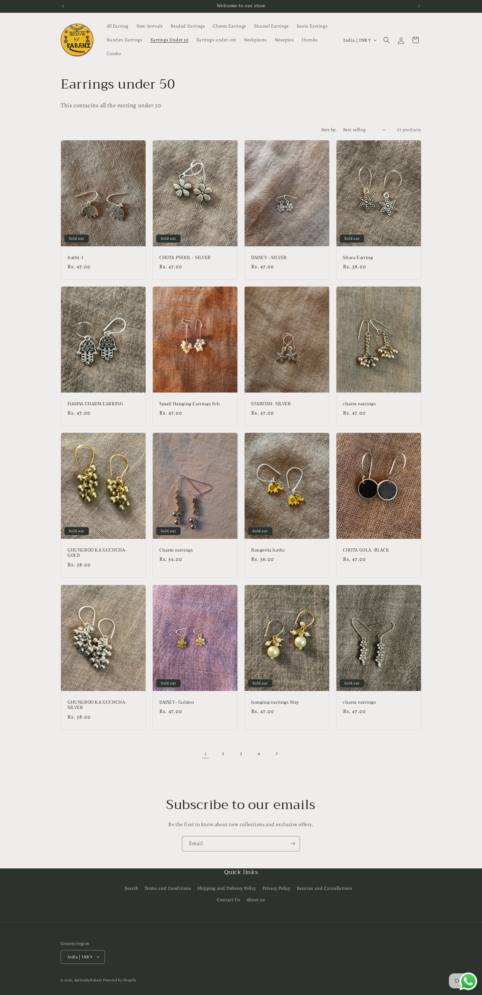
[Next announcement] (419, 6)
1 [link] (206, 753)
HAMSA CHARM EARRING (95, 404)
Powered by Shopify (119, 979)
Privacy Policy (276, 888)
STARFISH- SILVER (271, 404)
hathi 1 (76, 257)
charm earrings (359, 404)
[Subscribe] (292, 843)
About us (256, 900)
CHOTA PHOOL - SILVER (185, 257)
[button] (386, 40)
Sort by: (328, 130)
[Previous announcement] (63, 6)
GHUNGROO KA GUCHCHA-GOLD (97, 553)
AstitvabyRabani (88, 979)
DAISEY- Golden (176, 702)
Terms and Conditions (168, 888)
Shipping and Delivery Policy (226, 888)
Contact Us (228, 900)
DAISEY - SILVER (269, 257)
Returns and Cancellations (324, 888)
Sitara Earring (358, 257)
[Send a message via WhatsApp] (468, 981)
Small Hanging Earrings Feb (189, 404)
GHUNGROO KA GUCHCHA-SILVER (97, 705)
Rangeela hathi (268, 550)
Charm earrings (176, 550)
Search (131, 888)
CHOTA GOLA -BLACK (366, 550)
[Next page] (276, 753)
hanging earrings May (275, 702)
